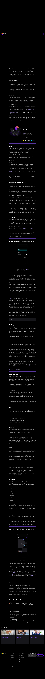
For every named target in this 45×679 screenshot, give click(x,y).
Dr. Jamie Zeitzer (25, 604)
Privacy (11, 666)
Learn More (12, 617)
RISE (24, 133)
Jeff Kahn (11, 603)
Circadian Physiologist (31, 604)
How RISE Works (30, 33)
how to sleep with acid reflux (25, 309)
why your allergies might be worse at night (21, 367)
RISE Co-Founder (16, 603)
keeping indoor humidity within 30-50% (21, 165)
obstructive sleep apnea (18, 184)
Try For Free (39, 33)
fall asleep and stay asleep (26, 156)
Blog (24, 33)
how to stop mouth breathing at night (23, 228)
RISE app (24, 175)
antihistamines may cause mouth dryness (16, 362)
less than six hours (31, 109)
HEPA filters (33, 350)
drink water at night (13, 112)
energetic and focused (25, 101)
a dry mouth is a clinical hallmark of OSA (25, 200)
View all (42, 627)
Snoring (10, 184)
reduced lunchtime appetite (26, 103)
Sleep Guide (20, 33)
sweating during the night (19, 87)
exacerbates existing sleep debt (30, 365)
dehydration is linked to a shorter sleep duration (18, 109)
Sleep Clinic (14, 33)
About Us (8, 33)
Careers (11, 664)
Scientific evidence (27, 286)
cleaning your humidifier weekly (24, 167)
